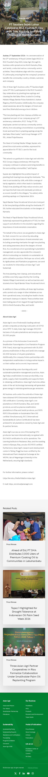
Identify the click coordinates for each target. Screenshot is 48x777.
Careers (28, 753)
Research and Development (34, 714)
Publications (29, 738)
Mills (27, 708)
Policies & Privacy (33, 768)
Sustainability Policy (9, 729)
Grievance (6, 744)
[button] (44, 8)
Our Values (6, 708)
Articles (28, 735)
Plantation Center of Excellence (32, 750)
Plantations (29, 706)
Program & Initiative (9, 741)
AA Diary (28, 756)
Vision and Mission (8, 706)
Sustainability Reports (9, 732)
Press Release (24, 18)
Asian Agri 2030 (7, 746)
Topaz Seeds (29, 717)
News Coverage (30, 732)
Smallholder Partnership (10, 711)
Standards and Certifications (11, 735)
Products (28, 711)
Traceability (6, 738)
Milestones (6, 714)
